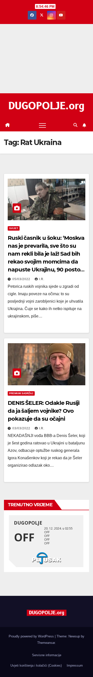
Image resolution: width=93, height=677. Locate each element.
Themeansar (46, 643)
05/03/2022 (21, 279)
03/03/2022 (21, 428)
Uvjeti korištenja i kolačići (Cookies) (36, 665)
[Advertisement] (46, 58)
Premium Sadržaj (21, 393)
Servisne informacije (46, 655)
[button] (75, 125)
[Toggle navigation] (42, 125)
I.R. (41, 279)
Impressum (75, 665)
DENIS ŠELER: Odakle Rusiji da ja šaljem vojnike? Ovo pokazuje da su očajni (43, 411)
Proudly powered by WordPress (32, 636)
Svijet (13, 228)
